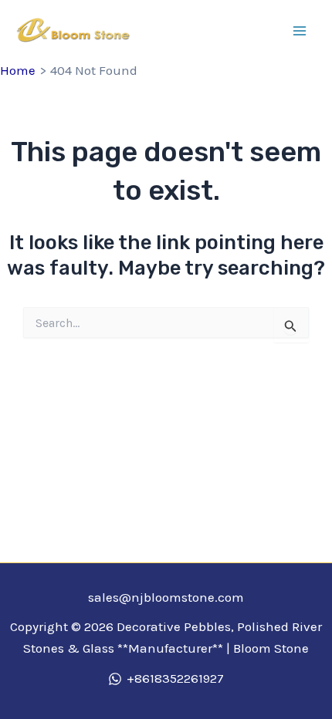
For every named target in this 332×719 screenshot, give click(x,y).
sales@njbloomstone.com (166, 597)
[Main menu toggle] (300, 31)
